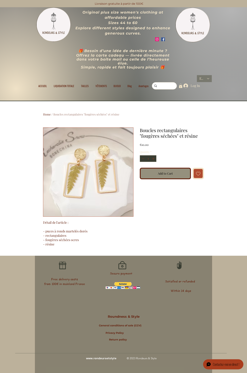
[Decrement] (142, 158)
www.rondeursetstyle (101, 358)
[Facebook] (163, 39)
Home (47, 114)
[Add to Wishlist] (198, 173)
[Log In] (185, 86)
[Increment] (153, 158)
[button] (85, 85)
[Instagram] (157, 39)
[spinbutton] (148, 158)
